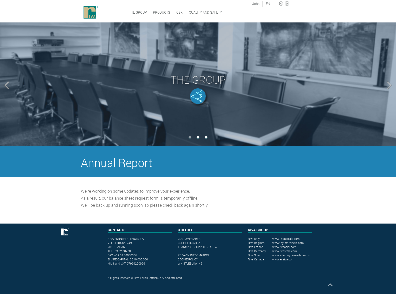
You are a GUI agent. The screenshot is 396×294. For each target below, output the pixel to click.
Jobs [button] (255, 3)
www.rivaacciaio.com (285, 239)
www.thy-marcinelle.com (288, 243)
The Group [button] (138, 12)
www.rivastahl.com (284, 251)
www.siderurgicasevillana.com (291, 255)
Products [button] (161, 12)
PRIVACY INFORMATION (193, 255)
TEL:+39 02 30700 (119, 251)
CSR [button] (179, 12)
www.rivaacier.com (284, 247)
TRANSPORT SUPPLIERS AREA (197, 247)
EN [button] (268, 3)
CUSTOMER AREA (189, 239)
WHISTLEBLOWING (190, 263)
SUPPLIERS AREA (189, 243)
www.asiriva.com (283, 259)
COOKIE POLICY (188, 259)
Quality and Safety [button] (205, 12)
